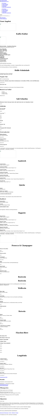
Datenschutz (6, 412)
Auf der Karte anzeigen (4, 385)
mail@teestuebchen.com (4, 384)
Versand (16, 412)
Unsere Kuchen (4, 5)
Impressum (2, 412)
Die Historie (4, 3)
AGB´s (10, 412)
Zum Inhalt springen (3, 0)
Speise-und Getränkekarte (6, 7)
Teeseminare (4, 6)
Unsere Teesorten (5, 4)
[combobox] (5, 15)
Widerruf (13, 412)
